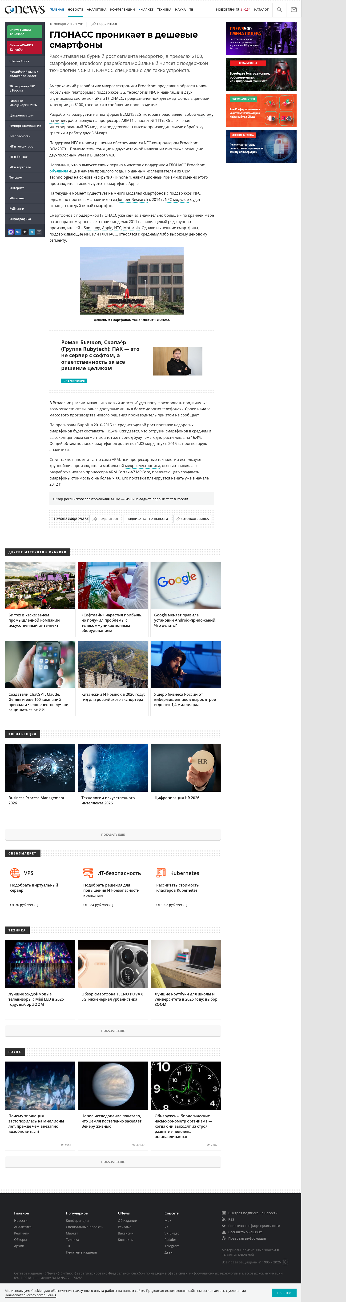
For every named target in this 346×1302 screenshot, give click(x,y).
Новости (21, 1220)
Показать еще (113, 834)
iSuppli (83, 424)
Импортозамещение (25, 126)
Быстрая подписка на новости (253, 1213)
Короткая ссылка (195, 519)
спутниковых (61, 98)
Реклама (124, 1227)
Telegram (172, 1246)
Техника (72, 1239)
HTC (117, 227)
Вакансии (125, 1233)
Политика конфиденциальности (254, 1225)
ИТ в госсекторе (21, 146)
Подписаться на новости (147, 519)
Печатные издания (81, 1252)
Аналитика (96, 9)
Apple (107, 227)
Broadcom (196, 165)
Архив (19, 1246)
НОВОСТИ (75, 9)
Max (168, 1220)
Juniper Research (133, 199)
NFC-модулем (177, 199)
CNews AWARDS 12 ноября (21, 47)
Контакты (125, 1239)
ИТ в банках (18, 157)
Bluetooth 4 (100, 155)
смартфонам (121, 320)
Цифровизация (21, 115)
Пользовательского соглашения (30, 1295)
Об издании (127, 1220)
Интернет (16, 188)
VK (167, 1227)
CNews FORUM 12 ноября (20, 32)
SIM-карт (99, 133)
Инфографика (20, 219)
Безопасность (19, 136)
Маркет (72, 1233)
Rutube (170, 1239)
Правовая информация (247, 1238)
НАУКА (180, 9)
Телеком (15, 177)
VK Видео (172, 1233)
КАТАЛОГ (261, 9)
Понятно (284, 1292)
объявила (58, 171)
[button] (279, 10)
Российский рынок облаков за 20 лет (23, 73)
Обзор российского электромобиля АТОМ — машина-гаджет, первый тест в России (120, 499)
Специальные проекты (84, 1227)
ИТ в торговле (20, 167)
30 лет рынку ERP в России (22, 88)
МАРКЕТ (147, 9)
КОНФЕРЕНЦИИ (122, 9)
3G (122, 92)
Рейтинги (16, 208)
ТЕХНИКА (164, 9)
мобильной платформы (71, 92)
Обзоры (20, 1239)
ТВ (191, 9)
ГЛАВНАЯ (56, 9)
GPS (98, 98)
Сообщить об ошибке (245, 1232)
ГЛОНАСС (114, 98)
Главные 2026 (23, 103)
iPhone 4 (123, 177)
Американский (62, 85)
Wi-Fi (81, 155)
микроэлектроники (142, 465)
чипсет (127, 402)
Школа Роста (19, 61)
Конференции (77, 1220)
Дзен (169, 1252)
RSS (231, 1219)
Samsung (92, 227)
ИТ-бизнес (17, 198)
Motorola (131, 227)
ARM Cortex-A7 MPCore (129, 472)
